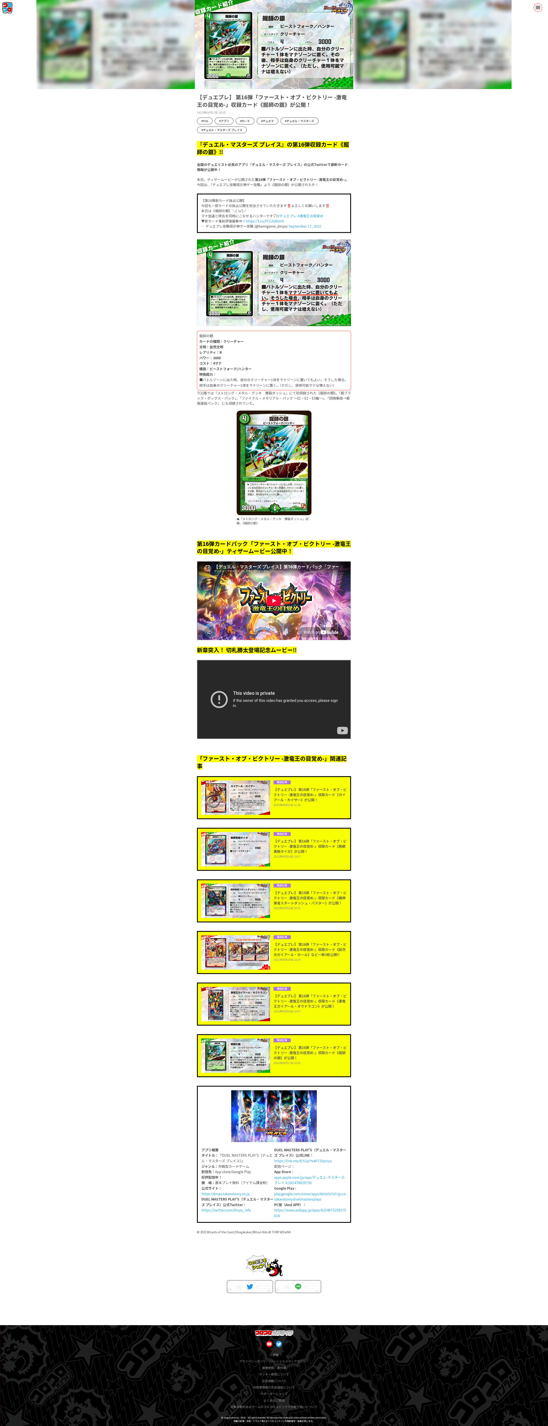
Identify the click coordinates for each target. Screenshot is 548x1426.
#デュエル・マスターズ (299, 121)
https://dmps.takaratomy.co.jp (225, 1193)
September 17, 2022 (305, 226)
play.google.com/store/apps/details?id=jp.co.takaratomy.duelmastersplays (310, 1196)
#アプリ (224, 121)
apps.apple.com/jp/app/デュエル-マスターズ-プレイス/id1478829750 (310, 1180)
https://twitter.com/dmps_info (226, 1210)
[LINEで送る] (298, 1286)
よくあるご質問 (274, 1400)
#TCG (204, 121)
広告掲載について (274, 1381)
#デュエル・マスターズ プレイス (221, 130)
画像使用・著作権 (274, 1368)
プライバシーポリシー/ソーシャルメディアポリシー (274, 1361)
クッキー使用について (274, 1374)
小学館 (274, 1355)
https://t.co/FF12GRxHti (265, 221)
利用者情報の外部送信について (274, 1387)
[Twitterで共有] (250, 1286)
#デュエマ (267, 121)
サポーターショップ (274, 1394)
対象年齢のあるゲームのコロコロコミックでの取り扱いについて (274, 1407)
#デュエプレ (286, 215)
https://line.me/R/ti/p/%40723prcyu (303, 1160)
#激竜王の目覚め (310, 215)
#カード (245, 121)
